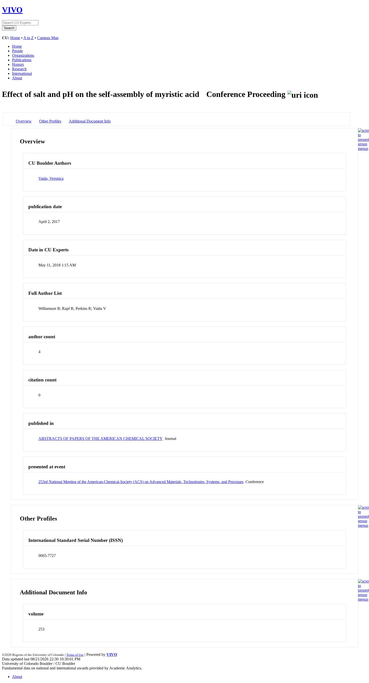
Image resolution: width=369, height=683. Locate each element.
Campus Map (47, 38)
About (17, 78)
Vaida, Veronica (51, 178)
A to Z (28, 38)
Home (15, 38)
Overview (24, 121)
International (22, 73)
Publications (21, 60)
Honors (18, 64)
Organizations (23, 55)
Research (19, 69)
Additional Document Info (90, 121)
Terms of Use (75, 655)
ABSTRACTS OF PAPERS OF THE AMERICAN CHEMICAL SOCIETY (100, 438)
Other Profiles (50, 121)
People (17, 51)
